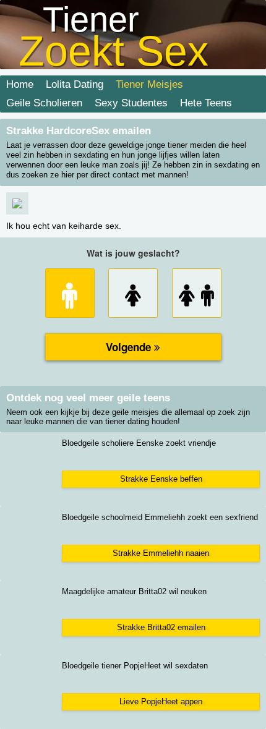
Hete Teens (206, 103)
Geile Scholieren (44, 103)
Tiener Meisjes (149, 84)
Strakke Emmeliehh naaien (161, 553)
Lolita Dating (74, 84)
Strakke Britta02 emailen (161, 627)
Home (19, 84)
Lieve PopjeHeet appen (160, 701)
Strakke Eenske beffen (161, 479)
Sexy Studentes (131, 103)
